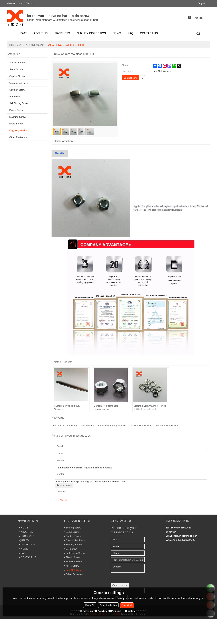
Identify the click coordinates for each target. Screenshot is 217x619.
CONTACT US (149, 33)
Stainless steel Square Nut (112, 425)
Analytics (102, 611)
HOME (23, 33)
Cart (197, 18)
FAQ (130, 33)
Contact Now (130, 77)
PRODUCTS (62, 33)
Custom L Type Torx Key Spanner (67, 407)
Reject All (89, 605)
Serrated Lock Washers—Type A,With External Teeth (149, 407)
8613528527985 (186, 539)
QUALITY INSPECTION (91, 33)
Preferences (117, 611)
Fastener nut (88, 425)
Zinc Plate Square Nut (166, 425)
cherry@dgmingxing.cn (184, 535)
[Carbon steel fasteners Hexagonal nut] (111, 385)
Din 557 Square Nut (140, 425)
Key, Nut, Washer (35, 44)
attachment (66, 485)
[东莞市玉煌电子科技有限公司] (15, 17)
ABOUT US (41, 33)
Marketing (132, 611)
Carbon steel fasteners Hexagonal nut (106, 407)
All (20, 44)
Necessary (88, 611)
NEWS (117, 33)
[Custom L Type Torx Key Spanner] (71, 385)
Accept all (127, 605)
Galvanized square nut (65, 425)
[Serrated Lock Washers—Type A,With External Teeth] (150, 385)
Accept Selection (108, 605)
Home (12, 44)
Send (63, 500)
